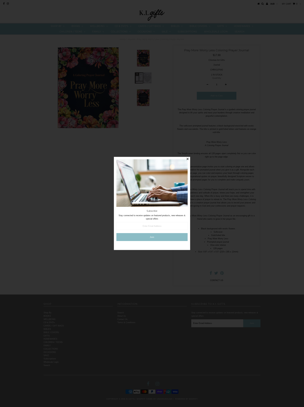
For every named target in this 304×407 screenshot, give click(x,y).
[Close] (187, 159)
